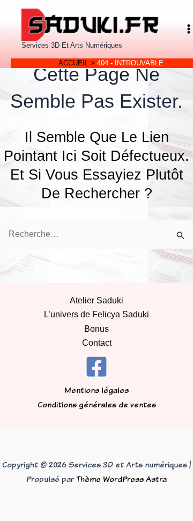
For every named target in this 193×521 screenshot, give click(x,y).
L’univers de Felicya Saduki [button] (96, 314)
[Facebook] (96, 366)
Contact (97, 342)
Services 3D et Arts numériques (71, 45)
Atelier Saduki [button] (96, 300)
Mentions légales (96, 390)
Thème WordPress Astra (121, 479)
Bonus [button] (96, 328)
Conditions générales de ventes (97, 404)
